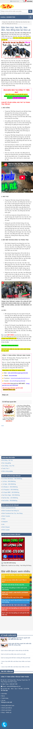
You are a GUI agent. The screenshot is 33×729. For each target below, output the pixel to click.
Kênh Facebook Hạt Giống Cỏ (10, 510)
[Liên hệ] (4, 724)
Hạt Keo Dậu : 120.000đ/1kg (10, 497)
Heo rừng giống (6, 463)
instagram (5, 521)
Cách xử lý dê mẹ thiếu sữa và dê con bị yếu (13, 654)
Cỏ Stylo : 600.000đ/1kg (9, 484)
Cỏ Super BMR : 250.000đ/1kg (10, 492)
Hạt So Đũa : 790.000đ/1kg (9, 500)
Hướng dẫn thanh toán (8, 705)
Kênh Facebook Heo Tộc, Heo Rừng (12, 513)
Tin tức (3, 700)
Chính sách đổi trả (7, 708)
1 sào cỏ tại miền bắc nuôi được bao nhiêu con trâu (15, 666)
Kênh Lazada (6, 529)
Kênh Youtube (6, 516)
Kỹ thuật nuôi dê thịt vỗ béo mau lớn (13, 584)
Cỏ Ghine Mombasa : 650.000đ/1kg (12, 478)
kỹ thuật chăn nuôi (8, 635)
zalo (3, 524)
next (2, 425)
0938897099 (15, 1)
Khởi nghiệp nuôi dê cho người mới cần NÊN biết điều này (19, 638)
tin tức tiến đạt (7, 671)
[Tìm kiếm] (30, 11)
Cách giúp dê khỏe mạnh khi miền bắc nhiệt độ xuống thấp (19, 644)
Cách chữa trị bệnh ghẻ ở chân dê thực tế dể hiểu (15, 650)
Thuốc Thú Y (5, 468)
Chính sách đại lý (6, 710)
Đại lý (3, 696)
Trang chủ (4, 22)
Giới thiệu (4, 693)
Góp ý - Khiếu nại (6, 712)
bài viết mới (12, 22)
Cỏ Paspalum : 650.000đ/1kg (10, 489)
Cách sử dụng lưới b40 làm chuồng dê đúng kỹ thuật (15, 657)
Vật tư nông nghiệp (7, 471)
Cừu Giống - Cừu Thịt (8, 465)
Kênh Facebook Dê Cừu (9, 508)
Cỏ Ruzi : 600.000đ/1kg (9, 481)
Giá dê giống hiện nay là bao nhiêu (12, 597)
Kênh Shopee (6, 527)
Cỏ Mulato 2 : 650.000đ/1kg (10, 487)
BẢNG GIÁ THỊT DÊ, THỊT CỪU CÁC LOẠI (14, 605)
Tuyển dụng (5, 698)
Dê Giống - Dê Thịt (7, 460)
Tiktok (3, 519)
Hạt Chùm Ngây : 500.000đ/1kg (11, 495)
